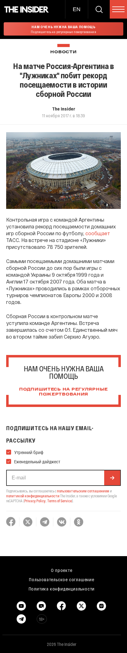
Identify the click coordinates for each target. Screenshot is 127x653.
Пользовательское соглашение (61, 579)
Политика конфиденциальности (62, 588)
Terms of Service (59, 501)
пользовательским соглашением (83, 491)
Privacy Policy (35, 501)
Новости (63, 52)
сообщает (97, 233)
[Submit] (112, 477)
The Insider (63, 108)
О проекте (61, 570)
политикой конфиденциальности (32, 496)
